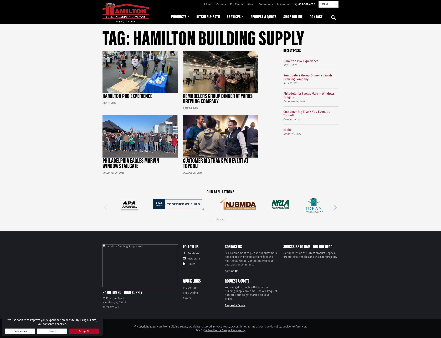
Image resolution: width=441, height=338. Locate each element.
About (251, 4)
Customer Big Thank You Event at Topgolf (306, 113)
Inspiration (283, 4)
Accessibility (238, 326)
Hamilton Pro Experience (301, 61)
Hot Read (206, 4)
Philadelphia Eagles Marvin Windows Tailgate (309, 95)
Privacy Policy (221, 326)
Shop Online (190, 292)
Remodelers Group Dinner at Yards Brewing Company (307, 77)
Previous (105, 207)
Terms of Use (256, 326)
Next (335, 207)
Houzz (191, 264)
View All (220, 219)
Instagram (193, 258)
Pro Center (236, 4)
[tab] (180, 17)
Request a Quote (235, 305)
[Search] (333, 17)
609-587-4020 (306, 4)
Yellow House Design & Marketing (224, 330)
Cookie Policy (273, 326)
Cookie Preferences (294, 326)
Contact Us (231, 271)
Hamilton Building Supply (122, 292)
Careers (221, 4)
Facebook (193, 253)
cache (287, 130)
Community (266, 4)
